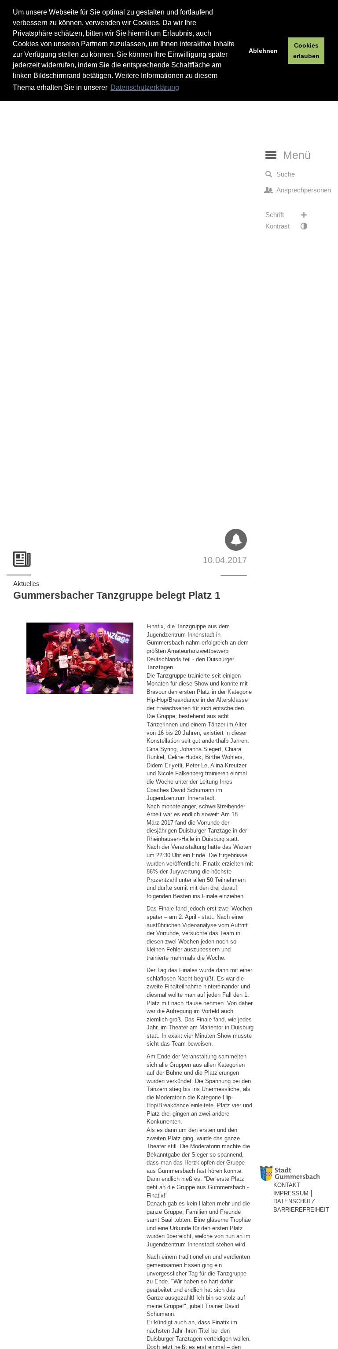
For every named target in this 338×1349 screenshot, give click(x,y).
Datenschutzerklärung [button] (144, 87)
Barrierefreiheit (301, 1209)
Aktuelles (26, 583)
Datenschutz (294, 1201)
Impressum (291, 1193)
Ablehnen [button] (263, 50)
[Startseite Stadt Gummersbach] (297, 1174)
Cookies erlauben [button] (306, 50)
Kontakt (286, 1185)
